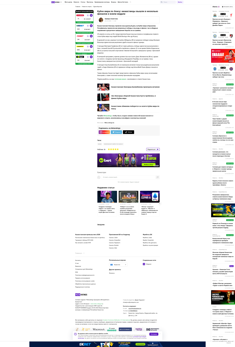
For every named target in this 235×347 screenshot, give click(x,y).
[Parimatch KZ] (80, 46)
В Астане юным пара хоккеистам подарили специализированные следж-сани (222, 105)
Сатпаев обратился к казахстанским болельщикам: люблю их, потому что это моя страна (223, 139)
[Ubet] (80, 56)
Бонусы (113, 2)
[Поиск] (161, 2)
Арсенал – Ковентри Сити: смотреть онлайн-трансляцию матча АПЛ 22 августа (223, 271)
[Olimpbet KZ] (80, 15)
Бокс (100, 144)
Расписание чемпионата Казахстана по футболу (90, 237)
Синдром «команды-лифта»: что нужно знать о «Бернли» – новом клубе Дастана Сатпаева (107, 209)
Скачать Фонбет (114, 245)
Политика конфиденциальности (84, 275)
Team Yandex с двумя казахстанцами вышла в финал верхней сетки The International (221, 122)
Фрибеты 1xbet (147, 237)
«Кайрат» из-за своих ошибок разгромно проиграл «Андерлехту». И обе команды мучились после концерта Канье (128, 210)
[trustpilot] (111, 329)
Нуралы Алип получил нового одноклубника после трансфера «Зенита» (223, 183)
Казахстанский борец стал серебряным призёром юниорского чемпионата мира (223, 240)
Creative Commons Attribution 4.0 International (116, 320)
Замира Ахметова (111, 19)
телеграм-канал (120, 79)
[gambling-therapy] (138, 329)
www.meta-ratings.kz (97, 303)
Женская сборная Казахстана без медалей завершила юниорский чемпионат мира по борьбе (223, 255)
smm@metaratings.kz (135, 308)
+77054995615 (133, 310)
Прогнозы (90, 2)
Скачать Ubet (113, 248)
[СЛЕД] (160, 203)
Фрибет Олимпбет (148, 240)
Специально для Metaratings (84, 269)
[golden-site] (86, 329)
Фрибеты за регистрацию (150, 245)
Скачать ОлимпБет (114, 240)
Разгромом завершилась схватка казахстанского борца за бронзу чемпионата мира (223, 197)
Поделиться (151, 149)
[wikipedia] (98, 329)
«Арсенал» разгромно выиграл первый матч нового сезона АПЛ (223, 90)
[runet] (77, 329)
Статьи (83, 2)
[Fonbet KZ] (80, 36)
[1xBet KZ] (80, 25)
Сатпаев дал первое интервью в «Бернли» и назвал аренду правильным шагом (223, 169)
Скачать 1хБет (113, 237)
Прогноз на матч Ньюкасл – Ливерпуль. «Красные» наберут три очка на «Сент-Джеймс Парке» (222, 22)
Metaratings (108, 116)
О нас (77, 263)
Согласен (154, 334)
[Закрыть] (232, 343)
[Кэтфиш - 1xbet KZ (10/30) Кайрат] (117, 344)
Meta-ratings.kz (109, 122)
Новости (76, 2)
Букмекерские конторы (102, 2)
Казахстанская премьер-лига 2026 (87, 234)
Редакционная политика (82, 287)
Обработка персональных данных (85, 284)
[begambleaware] (125, 329)
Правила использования (82, 278)
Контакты (78, 260)
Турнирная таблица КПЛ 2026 (84, 240)
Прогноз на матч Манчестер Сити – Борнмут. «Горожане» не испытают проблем (222, 42)
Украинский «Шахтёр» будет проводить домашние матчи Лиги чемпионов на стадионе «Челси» (222, 326)
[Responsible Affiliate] (153, 329)
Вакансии (78, 266)
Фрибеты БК (147, 234)
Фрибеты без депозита (150, 242)
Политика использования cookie (85, 281)
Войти (180, 2)
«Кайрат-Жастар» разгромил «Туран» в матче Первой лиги (222, 284)
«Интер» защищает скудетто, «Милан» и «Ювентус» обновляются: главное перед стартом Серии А (149, 210)
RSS (76, 272)
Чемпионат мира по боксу (113, 144)
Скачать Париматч (114, 242)
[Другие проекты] (56, 2)
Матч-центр (68, 2)
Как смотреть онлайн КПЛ (83, 242)
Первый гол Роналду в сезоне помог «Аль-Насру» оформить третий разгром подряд (223, 225)
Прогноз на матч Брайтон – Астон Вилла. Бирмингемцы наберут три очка (222, 75)
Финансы (112, 273)
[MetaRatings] (81, 294)
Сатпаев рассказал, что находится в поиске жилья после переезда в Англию (222, 154)
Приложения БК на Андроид (119, 234)
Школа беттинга (123, 2)
